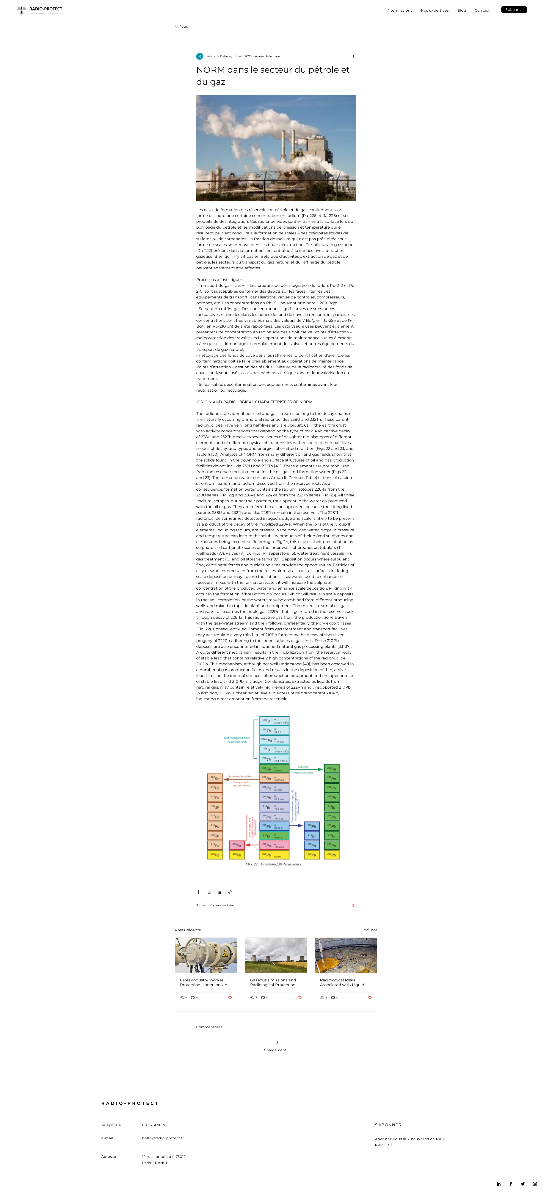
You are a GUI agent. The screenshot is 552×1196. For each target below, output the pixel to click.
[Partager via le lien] (230, 892)
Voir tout (370, 929)
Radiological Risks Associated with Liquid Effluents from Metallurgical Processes (343, 982)
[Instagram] (535, 1184)
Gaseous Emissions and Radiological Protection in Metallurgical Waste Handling (275, 982)
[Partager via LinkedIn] (219, 892)
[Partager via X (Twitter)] (209, 892)
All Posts (181, 26)
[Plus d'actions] (353, 56)
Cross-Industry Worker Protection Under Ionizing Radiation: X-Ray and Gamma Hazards (205, 982)
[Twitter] (522, 1184)
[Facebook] (510, 1184)
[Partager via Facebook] (198, 892)
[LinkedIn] (498, 1184)
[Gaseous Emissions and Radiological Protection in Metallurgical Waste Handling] (276, 955)
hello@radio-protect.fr (163, 1138)
